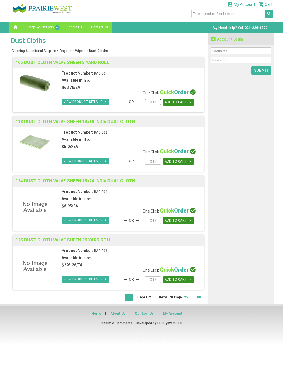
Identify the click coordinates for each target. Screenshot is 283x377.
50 (191, 297)
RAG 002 (100, 132)
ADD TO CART (178, 102)
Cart (265, 4)
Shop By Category (41, 27)
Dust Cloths (98, 51)
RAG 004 (100, 192)
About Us (75, 27)
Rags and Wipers (72, 51)
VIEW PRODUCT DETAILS (86, 102)
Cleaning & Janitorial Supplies (34, 51)
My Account (241, 4)
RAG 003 (100, 251)
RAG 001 (100, 73)
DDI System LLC (169, 323)
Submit (261, 70)
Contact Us (99, 27)
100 (198, 297)
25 (186, 297)
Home (96, 313)
